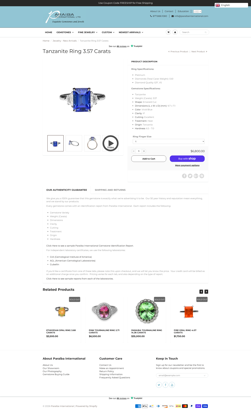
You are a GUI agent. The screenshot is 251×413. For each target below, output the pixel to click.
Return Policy (106, 371)
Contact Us (105, 365)
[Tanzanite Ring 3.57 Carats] (83, 97)
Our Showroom (51, 368)
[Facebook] (165, 385)
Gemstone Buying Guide (56, 374)
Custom (107, 32)
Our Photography (52, 371)
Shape (138, 102)
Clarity (138, 113)
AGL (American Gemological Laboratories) (72, 260)
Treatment (141, 120)
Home (48, 32)
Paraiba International (62, 406)
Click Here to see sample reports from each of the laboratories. (80, 278)
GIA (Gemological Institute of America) (71, 256)
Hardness (140, 128)
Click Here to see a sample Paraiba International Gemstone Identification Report (89, 245)
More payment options (187, 165)
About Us (155, 11)
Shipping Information (111, 374)
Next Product (198, 51)
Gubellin (54, 264)
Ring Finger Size (142, 136)
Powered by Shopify (86, 406)
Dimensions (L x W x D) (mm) (151, 105)
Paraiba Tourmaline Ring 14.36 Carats (127, 331)
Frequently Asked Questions (114, 377)
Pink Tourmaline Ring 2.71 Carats (85, 331)
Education (183, 11)
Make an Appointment (111, 368)
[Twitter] (159, 385)
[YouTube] (172, 385)
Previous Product (179, 51)
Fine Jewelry (86, 32)
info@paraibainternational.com (191, 16)
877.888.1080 (160, 16)
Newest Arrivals (130, 32)
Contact (169, 11)
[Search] (206, 32)
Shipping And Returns (110, 190)
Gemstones (64, 32)
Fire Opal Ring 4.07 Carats (166, 331)
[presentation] (201, 292)
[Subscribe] (205, 375)
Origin (138, 124)
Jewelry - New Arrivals (65, 40)
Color (138, 109)
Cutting (139, 117)
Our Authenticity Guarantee (66, 190)
